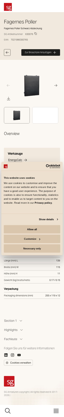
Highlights (11, 330)
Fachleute (10, 339)
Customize (30, 238)
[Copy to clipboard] (36, 33)
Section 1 (10, 321)
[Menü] (56, 411)
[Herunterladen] (8, 98)
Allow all (32, 229)
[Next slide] (55, 85)
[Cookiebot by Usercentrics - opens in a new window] (46, 166)
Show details (46, 219)
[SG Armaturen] (8, 7)
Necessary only (32, 248)
